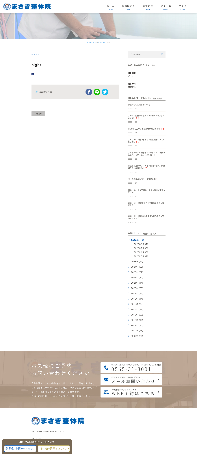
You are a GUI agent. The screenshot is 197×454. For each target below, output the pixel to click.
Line (97, 92)
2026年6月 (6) (141, 252)
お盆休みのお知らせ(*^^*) (139, 105)
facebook (89, 92)
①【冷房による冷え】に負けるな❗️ (143, 179)
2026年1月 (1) (141, 256)
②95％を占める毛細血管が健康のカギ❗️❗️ (146, 129)
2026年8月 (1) (141, 244)
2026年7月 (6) (141, 248)
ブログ (94, 42)
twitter (105, 92)
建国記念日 (101, 42)
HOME (89, 42)
